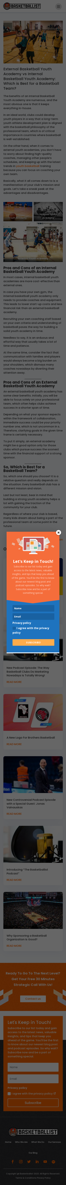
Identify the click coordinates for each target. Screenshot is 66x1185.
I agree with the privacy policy (31, 630)
